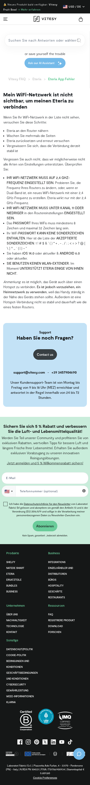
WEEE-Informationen (20, 696)
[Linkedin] (53, 741)
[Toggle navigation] (5, 18)
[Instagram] (28, 741)
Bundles (11, 585)
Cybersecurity (16, 684)
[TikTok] (70, 741)
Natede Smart (15, 567)
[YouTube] (61, 741)
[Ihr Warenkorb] (80, 19)
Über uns (12, 614)
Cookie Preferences (45, 777)
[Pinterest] (36, 741)
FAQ (50, 614)
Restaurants (56, 597)
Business (12, 591)
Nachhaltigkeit (16, 620)
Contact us (45, 354)
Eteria (10, 573)
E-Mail (10, 479)
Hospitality (56, 585)
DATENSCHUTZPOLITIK (19, 649)
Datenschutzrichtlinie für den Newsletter (47, 503)
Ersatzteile (14, 579)
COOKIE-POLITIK (16, 655)
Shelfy (10, 562)
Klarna (11, 702)
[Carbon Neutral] (46, 720)
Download (55, 626)
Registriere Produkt (61, 620)
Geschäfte (55, 591)
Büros (52, 579)
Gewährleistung (17, 690)
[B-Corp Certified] (26, 720)
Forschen (54, 631)
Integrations (57, 562)
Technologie (15, 626)
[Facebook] (19, 741)
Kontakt (11, 631)
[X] (45, 741)
